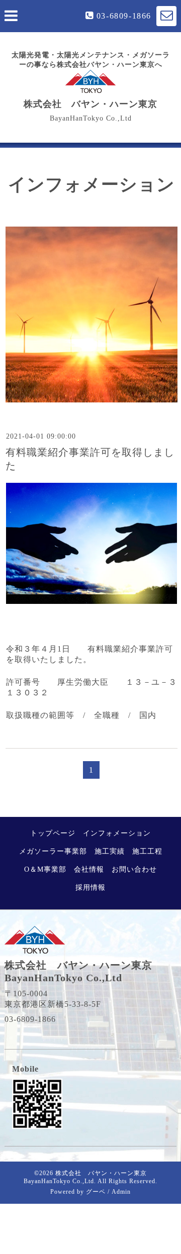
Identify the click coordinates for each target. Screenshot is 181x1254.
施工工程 (147, 851)
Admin (121, 1191)
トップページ (52, 833)
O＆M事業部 (45, 869)
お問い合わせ (134, 869)
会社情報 (89, 869)
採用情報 (90, 887)
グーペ (96, 1191)
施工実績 (110, 851)
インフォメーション (117, 833)
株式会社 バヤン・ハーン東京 (90, 104)
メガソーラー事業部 (53, 851)
